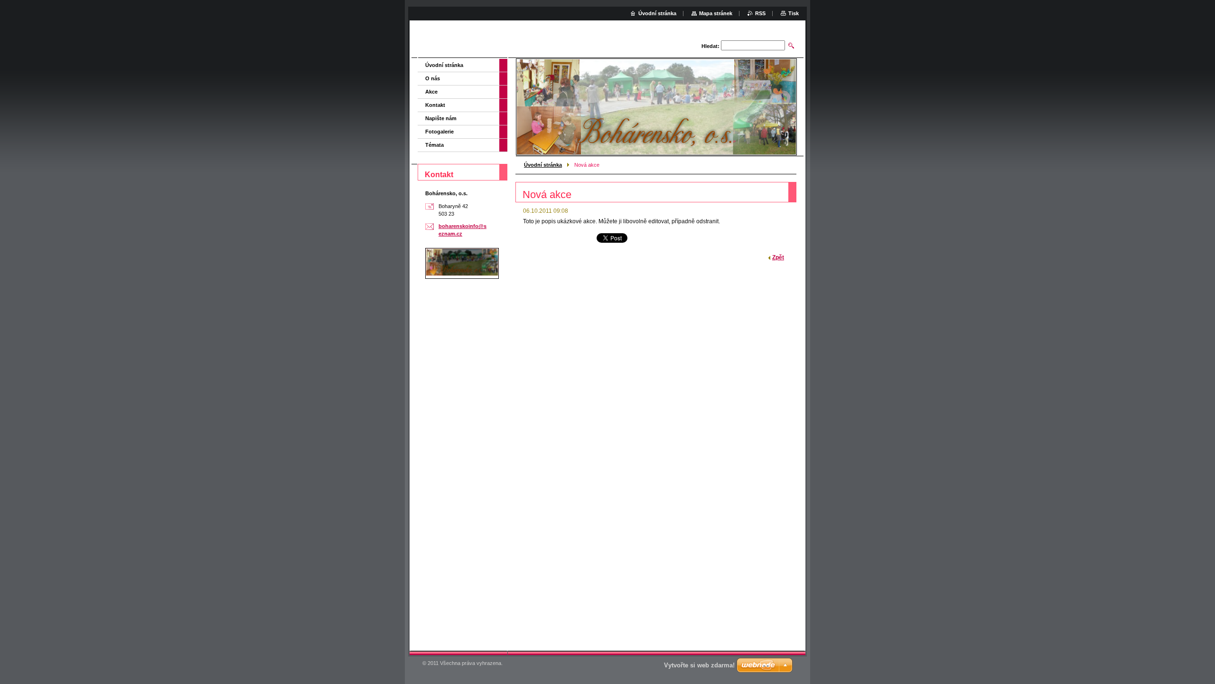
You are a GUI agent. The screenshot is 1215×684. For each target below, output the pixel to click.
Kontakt (435, 105)
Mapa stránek (715, 13)
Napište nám (441, 118)
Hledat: (710, 46)
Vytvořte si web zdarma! (699, 665)
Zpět (778, 257)
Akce (431, 92)
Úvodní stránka (543, 165)
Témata (434, 145)
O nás (432, 78)
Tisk (793, 13)
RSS (760, 13)
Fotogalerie (439, 131)
